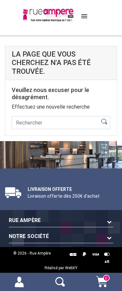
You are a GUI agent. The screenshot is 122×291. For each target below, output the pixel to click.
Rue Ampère (25, 220)
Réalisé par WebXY (61, 268)
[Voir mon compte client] (20, 281)
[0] (101, 285)
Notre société (29, 236)
